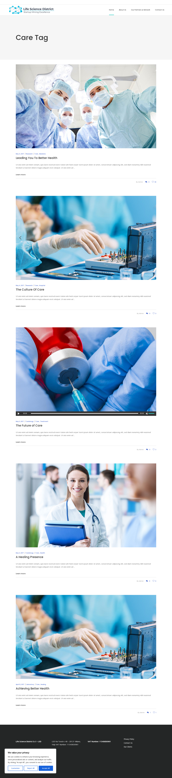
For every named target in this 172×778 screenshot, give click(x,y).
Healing (43, 684)
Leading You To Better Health (36, 158)
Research (29, 154)
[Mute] (146, 413)
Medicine (42, 154)
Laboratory (30, 684)
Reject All (30, 768)
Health (42, 553)
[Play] (18, 413)
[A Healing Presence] (86, 505)
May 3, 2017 (20, 421)
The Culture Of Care (30, 289)
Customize (15, 768)
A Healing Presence (29, 557)
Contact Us (128, 743)
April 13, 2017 (20, 684)
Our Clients (128, 747)
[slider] (151, 413)
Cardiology (30, 421)
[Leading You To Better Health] (86, 106)
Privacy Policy (129, 739)
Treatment (44, 421)
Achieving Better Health (32, 688)
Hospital (42, 285)
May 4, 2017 (20, 154)
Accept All (46, 768)
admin (140, 182)
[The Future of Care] (86, 369)
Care (36, 154)
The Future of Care (29, 425)
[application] (86, 413)
